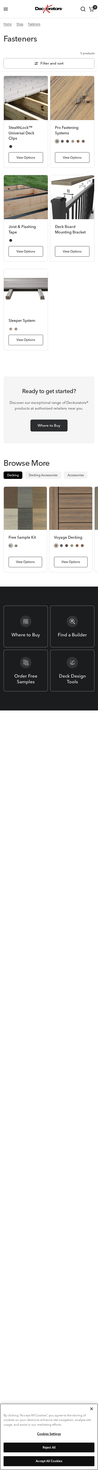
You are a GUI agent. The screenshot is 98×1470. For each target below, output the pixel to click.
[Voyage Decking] (70, 508)
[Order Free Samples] (26, 670)
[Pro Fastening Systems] (72, 98)
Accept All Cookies (49, 1461)
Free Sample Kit (22, 537)
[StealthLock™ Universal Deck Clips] (26, 98)
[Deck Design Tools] (72, 670)
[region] (49, 1437)
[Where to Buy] (26, 626)
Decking (13, 475)
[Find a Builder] (72, 626)
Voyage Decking (68, 537)
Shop (19, 24)
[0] (90, 9)
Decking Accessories (43, 475)
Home (8, 24)
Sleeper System (22, 320)
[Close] (91, 1409)
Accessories (76, 475)
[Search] (83, 9)
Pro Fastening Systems (66, 130)
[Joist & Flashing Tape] (26, 197)
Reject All (49, 1447)
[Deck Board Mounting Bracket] (72, 197)
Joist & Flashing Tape (22, 229)
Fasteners (34, 24)
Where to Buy (49, 425)
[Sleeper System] (26, 291)
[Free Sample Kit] (25, 508)
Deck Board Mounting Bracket (70, 229)
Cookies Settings (49, 1434)
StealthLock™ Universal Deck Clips (21, 133)
